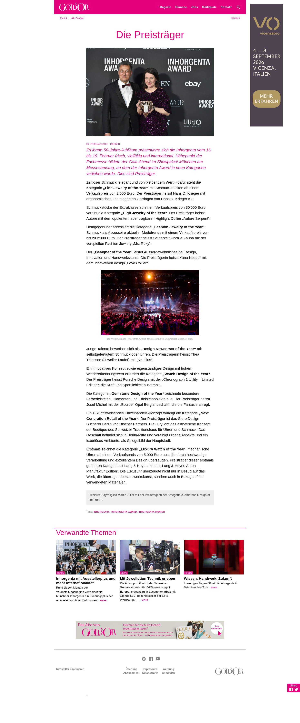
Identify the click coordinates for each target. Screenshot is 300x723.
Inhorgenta (102, 512)
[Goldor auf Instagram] (144, 659)
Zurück (63, 18)
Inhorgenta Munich (152, 512)
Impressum (150, 669)
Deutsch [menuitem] (235, 18)
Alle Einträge (77, 18)
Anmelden (168, 672)
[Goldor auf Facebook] (151, 659)
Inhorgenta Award (124, 512)
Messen (115, 144)
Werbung (168, 669)
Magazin (165, 7)
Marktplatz (209, 7)
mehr (103, 600)
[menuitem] (235, 18)
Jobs (194, 7)
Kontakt (226, 7)
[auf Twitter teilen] (296, 689)
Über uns (131, 669)
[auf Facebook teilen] (291, 689)
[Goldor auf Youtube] (158, 659)
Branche (181, 7)
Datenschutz (150, 672)
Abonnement (131, 672)
